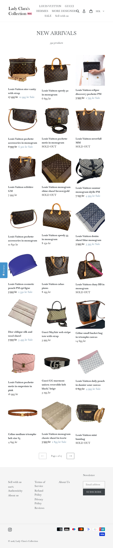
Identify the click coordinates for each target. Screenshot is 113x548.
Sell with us (14, 482)
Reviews (39, 508)
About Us (64, 482)
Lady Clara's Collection (27, 541)
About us (13, 495)
